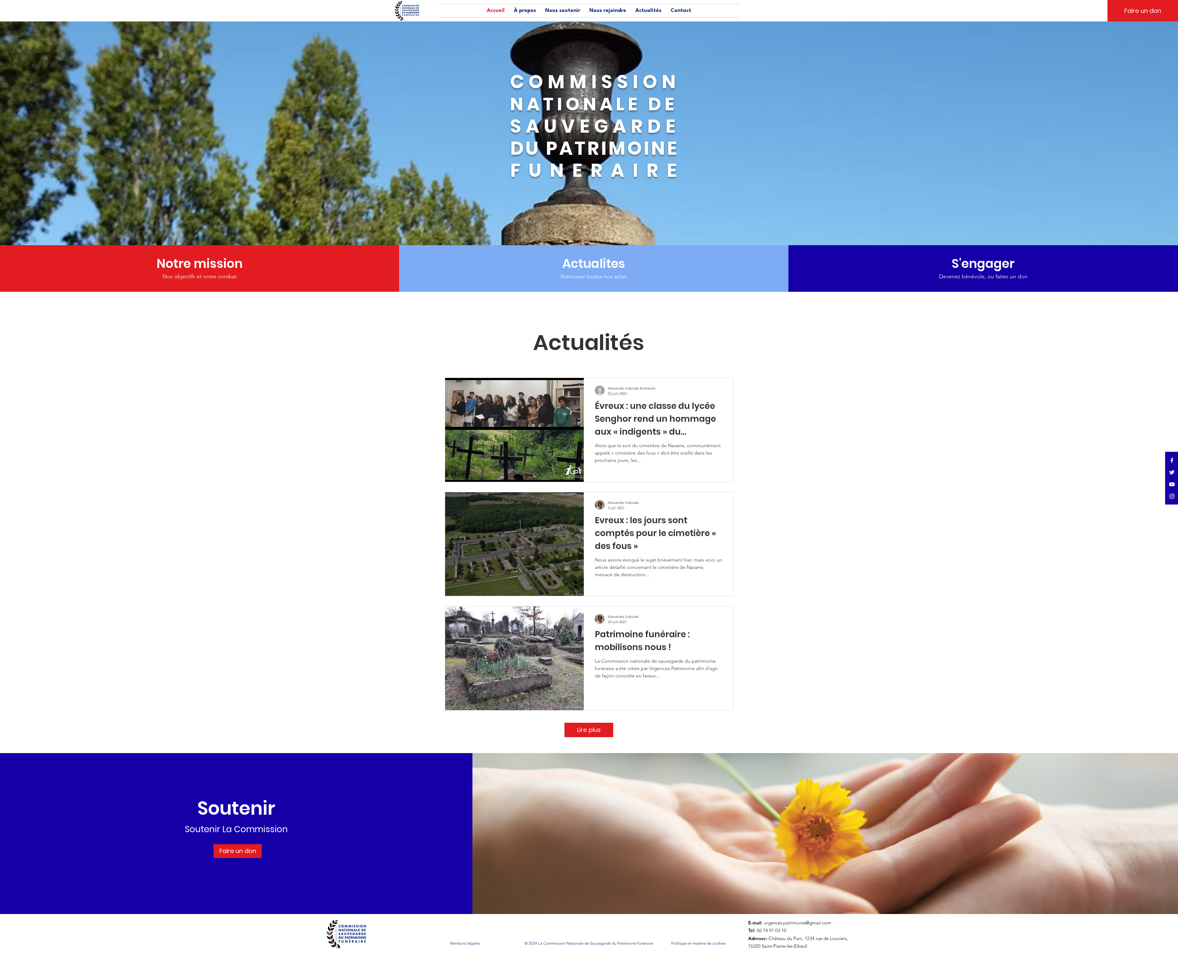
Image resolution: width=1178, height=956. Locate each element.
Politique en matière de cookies (699, 943)
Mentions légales (465, 943)
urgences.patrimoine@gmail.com (797, 923)
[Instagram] (1171, 496)
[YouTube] (1171, 484)
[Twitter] (1171, 472)
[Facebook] (1171, 460)
